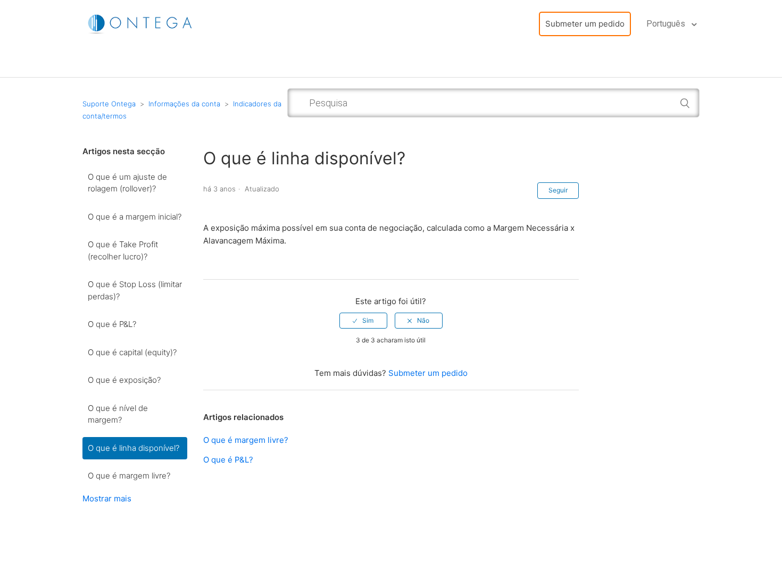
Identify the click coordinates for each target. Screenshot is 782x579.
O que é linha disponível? (133, 448)
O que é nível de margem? (118, 414)
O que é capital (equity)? (132, 352)
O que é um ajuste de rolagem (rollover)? (127, 183)
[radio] (363, 321)
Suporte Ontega (109, 103)
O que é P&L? (112, 324)
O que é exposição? (124, 380)
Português (666, 24)
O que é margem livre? (129, 476)
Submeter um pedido (585, 24)
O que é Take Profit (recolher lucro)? (123, 250)
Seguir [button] (558, 190)
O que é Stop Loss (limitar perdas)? (135, 290)
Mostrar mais (106, 498)
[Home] (140, 23)
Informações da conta (184, 103)
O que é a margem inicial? (134, 217)
